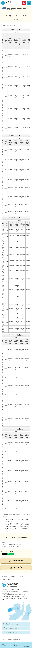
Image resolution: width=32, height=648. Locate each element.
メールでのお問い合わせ (12, 628)
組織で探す (13, 8)
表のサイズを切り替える (16, 29)
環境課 (24, 8)
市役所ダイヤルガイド (11, 632)
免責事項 (20, 576)
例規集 (3, 579)
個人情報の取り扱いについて (9, 576)
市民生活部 (19, 8)
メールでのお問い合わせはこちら (10, 546)
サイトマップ (11, 579)
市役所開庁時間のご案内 (12, 624)
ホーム (8, 8)
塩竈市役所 (12, 584)
